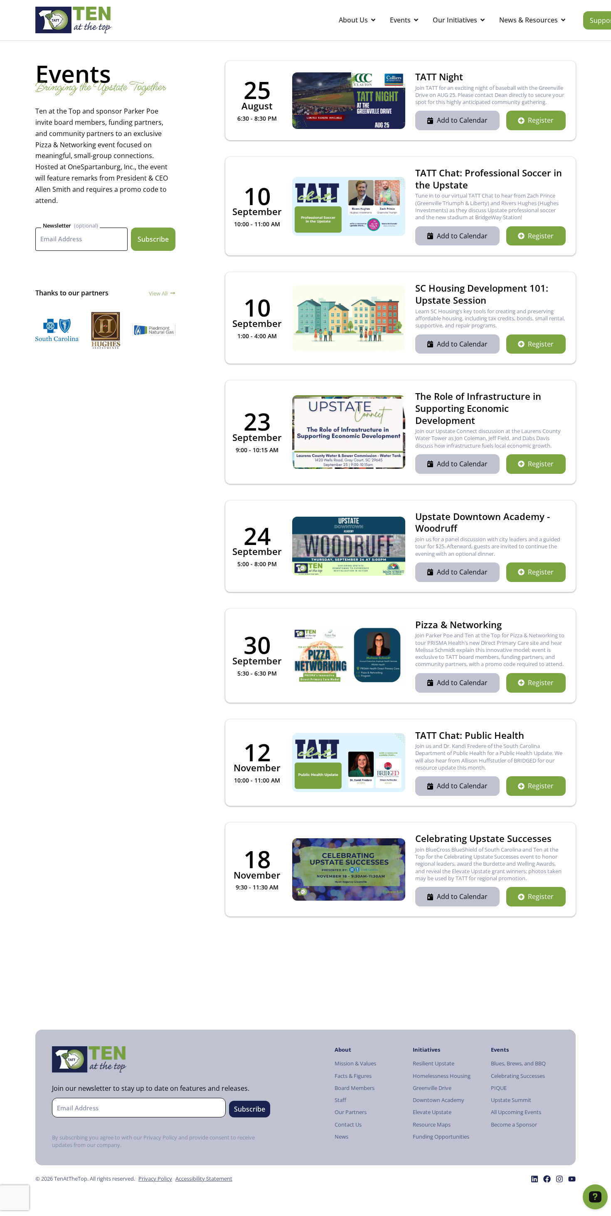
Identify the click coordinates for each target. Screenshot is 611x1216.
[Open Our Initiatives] (482, 20)
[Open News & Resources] (563, 20)
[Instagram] (559, 1179)
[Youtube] (572, 1179)
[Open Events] (416, 20)
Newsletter (57, 225)
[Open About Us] (373, 20)
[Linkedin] (534, 1179)
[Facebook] (547, 1179)
